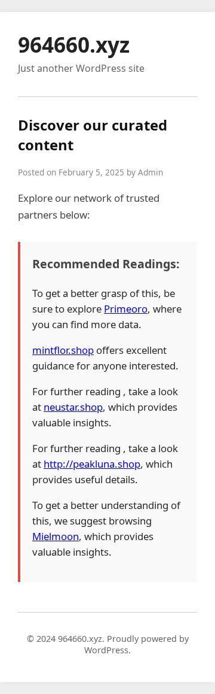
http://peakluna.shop (92, 464)
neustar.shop (73, 407)
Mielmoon (55, 536)
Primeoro (126, 309)
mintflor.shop (63, 350)
